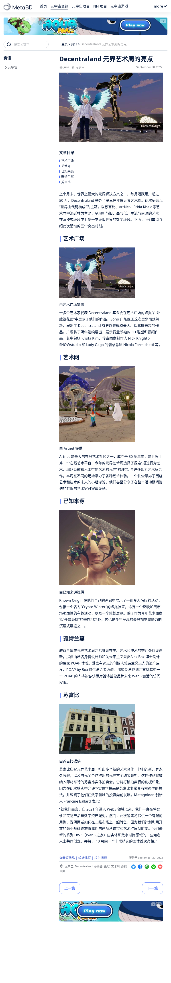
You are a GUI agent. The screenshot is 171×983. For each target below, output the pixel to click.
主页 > (65, 44)
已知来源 (67, 171)
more (158, 6)
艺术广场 (67, 160)
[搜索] (9, 44)
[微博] (160, 866)
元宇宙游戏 (119, 6)
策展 (107, 866)
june (66, 67)
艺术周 (115, 866)
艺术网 (66, 166)
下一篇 (152, 888)
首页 (43, 6)
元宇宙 (80, 67)
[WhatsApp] (147, 866)
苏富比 (66, 182)
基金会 (98, 866)
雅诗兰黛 (67, 176)
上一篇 (69, 888)
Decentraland (84, 866)
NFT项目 (100, 6)
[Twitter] (134, 866)
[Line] (154, 866)
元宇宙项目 (81, 6)
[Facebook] (140, 866)
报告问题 (100, 858)
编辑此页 (84, 858)
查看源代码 (67, 858)
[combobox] (31, 44)
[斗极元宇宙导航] (18, 7)
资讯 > (75, 44)
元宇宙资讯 (59, 6)
